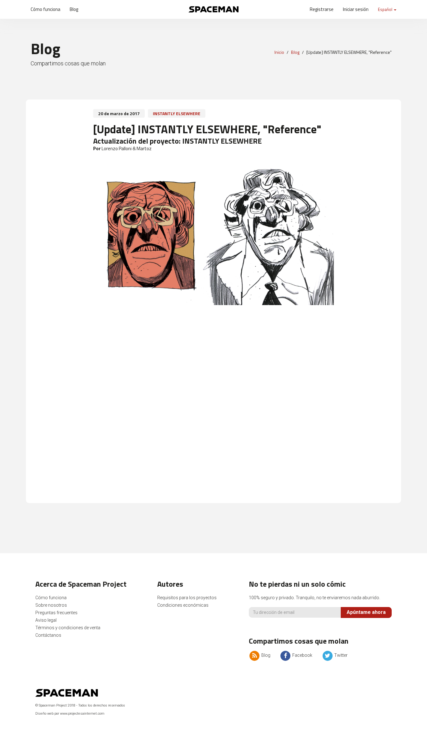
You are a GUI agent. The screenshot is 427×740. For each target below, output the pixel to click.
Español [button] (385, 9)
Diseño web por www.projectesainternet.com (69, 714)
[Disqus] (213, 412)
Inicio (279, 52)
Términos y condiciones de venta (67, 627)
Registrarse (322, 9)
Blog (74, 9)
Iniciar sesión (356, 9)
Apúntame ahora (366, 612)
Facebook (301, 655)
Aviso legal (46, 620)
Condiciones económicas (182, 605)
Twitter (340, 655)
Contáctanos (48, 635)
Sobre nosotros (51, 605)
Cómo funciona (45, 9)
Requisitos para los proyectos (187, 597)
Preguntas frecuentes (56, 612)
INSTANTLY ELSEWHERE (176, 113)
